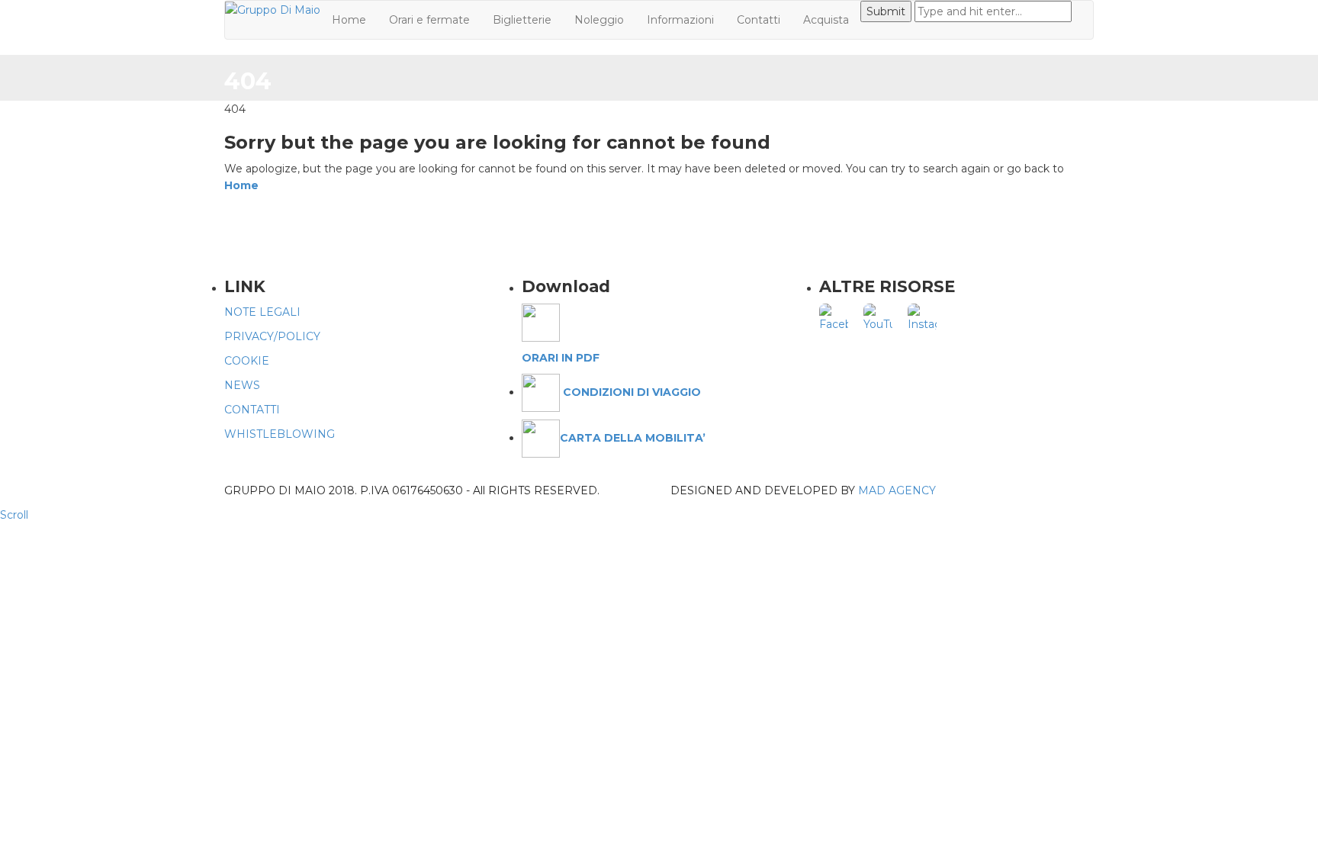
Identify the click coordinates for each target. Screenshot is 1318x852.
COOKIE (246, 361)
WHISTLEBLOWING (279, 434)
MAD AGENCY (897, 490)
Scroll (14, 515)
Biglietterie (522, 20)
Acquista (826, 20)
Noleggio (599, 20)
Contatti (758, 20)
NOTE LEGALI (262, 312)
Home (349, 20)
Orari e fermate (429, 20)
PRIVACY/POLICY (272, 336)
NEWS (242, 385)
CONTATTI (252, 409)
